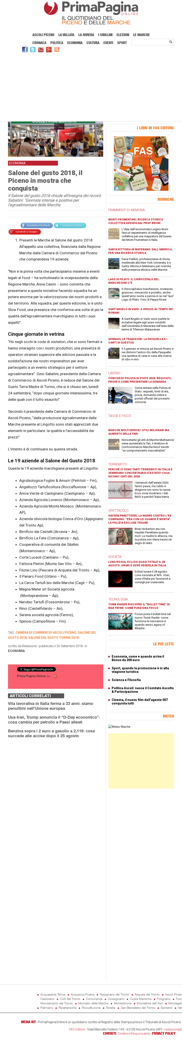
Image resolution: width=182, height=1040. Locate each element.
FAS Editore (77, 1029)
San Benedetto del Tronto (138, 1007)
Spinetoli (166, 1007)
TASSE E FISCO (119, 416)
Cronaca (39, 43)
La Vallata (66, 35)
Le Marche (141, 35)
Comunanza (94, 999)
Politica (56, 43)
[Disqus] (55, 797)
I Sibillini (105, 35)
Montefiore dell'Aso (150, 1003)
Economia (75, 43)
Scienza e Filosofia (126, 680)
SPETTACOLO (118, 511)
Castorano (47, 999)
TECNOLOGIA (118, 599)
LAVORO (114, 373)
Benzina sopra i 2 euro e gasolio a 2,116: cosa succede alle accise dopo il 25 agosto (51, 733)
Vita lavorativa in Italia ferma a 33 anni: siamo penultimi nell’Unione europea (50, 706)
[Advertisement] (91, 86)
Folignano (163, 999)
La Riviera (86, 35)
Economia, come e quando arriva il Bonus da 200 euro (138, 658)
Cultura (93, 43)
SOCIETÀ (114, 557)
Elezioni (123, 35)
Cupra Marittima (140, 999)
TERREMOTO (117, 464)
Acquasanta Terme (52, 994)
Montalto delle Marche (93, 1003)
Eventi (108, 43)
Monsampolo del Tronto (56, 1003)
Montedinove (122, 1003)
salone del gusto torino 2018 (53, 637)
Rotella (110, 1007)
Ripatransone (67, 1007)
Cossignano (116, 999)
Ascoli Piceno (43, 35)
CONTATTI (109, 1033)
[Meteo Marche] (119, 726)
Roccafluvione (91, 1007)
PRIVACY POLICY (163, 1033)
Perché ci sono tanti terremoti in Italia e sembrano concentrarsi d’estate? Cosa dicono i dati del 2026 (140, 473)
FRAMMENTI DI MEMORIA (126, 210)
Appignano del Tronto (114, 994)
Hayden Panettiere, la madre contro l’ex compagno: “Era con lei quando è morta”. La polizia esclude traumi (139, 519)
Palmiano (46, 1007)
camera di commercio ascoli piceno (46, 632)
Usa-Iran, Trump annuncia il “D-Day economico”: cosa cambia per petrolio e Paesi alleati (54, 719)
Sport (122, 43)
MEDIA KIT (28, 1022)
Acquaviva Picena (82, 994)
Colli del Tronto (70, 999)
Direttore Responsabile (134, 1033)
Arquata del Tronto (147, 994)
